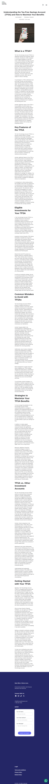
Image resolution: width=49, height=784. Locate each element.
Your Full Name (19, 711)
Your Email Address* (21, 717)
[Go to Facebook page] (15, 696)
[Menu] (46, 5)
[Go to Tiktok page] (21, 696)
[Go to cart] (43, 5)
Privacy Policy (18, 772)
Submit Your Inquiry (24, 733)
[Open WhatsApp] (46, 781)
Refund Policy (18, 774)
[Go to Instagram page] (18, 696)
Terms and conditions (20, 770)
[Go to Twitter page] (23, 696)
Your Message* (19, 723)
